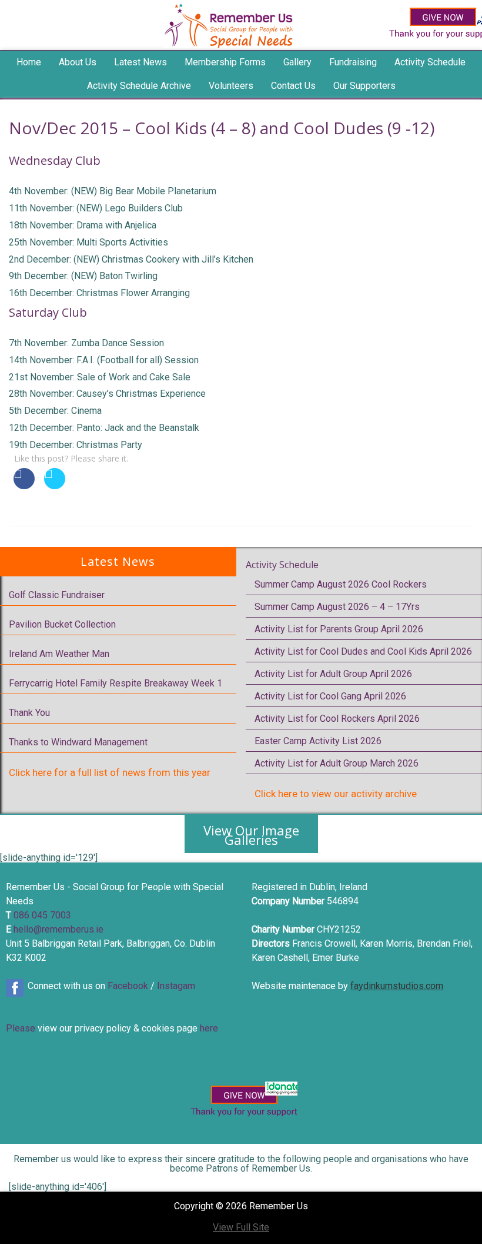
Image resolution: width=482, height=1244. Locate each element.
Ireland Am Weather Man (59, 653)
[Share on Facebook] (24, 485)
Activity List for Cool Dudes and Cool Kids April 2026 (363, 651)
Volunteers (231, 85)
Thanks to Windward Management (78, 742)
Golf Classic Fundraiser (57, 595)
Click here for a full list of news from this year (109, 772)
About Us (77, 62)
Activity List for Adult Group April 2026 (333, 673)
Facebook (128, 985)
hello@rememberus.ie (58, 929)
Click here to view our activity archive (336, 794)
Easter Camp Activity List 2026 (318, 741)
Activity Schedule (282, 564)
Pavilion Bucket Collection (62, 624)
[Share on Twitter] (54, 485)
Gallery (297, 62)
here (209, 1028)
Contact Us (293, 85)
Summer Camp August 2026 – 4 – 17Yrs (337, 606)
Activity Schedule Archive (139, 85)
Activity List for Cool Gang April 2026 (330, 696)
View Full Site (241, 1227)
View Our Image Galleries (251, 834)
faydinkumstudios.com (396, 985)
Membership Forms (225, 62)
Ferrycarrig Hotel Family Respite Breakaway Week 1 (115, 683)
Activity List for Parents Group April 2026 (339, 629)
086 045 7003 (42, 915)
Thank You (29, 712)
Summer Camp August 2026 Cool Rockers (341, 584)
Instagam (176, 985)
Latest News (140, 62)
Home (28, 62)
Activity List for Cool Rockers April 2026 (337, 718)
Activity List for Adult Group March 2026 (337, 763)
